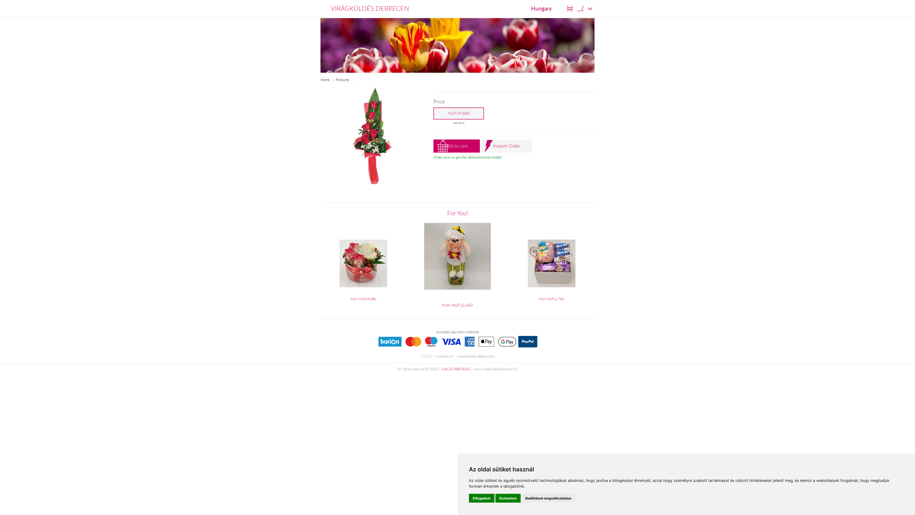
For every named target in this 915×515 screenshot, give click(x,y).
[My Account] (590, 8)
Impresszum (445, 356)
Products (342, 79)
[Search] (580, 8)
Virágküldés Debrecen (370, 8)
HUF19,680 (458, 113)
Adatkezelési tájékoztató (476, 356)
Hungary (541, 8)
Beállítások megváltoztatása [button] (548, 498)
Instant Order (506, 146)
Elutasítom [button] (508, 498)
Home (325, 79)
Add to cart (456, 146)
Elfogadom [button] (482, 498)
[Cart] (570, 8)
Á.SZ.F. (426, 356)
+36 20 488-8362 (455, 368)
